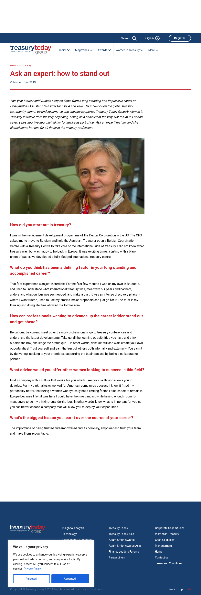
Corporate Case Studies (170, 528)
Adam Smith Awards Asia (125, 545)
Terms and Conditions (168, 563)
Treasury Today (118, 528)
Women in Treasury (20, 65)
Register (179, 38)
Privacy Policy (32, 568)
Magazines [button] (82, 50)
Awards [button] (103, 50)
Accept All (70, 578)
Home (159, 551)
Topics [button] (62, 50)
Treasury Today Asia (121, 534)
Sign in (149, 38)
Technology (69, 534)
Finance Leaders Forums (124, 551)
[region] (51, 563)
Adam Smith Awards (122, 539)
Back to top (176, 589)
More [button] (151, 50)
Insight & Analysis (73, 528)
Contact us (161, 557)
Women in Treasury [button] (128, 50)
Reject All (31, 578)
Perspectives (117, 557)
